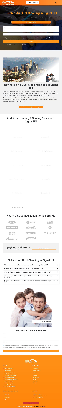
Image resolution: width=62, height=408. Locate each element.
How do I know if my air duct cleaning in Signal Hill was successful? (23, 268)
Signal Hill (9, 44)
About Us (7, 394)
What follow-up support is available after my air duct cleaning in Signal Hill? (26, 265)
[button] (56, 3)
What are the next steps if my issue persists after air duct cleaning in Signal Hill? (27, 272)
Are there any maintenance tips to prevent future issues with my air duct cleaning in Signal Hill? (28, 276)
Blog (6, 396)
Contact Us (7, 397)
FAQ (5, 399)
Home (4, 44)
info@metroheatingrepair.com (40, 396)
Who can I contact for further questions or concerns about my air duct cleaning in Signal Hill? (29, 281)
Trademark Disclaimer (39, 406)
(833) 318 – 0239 (37, 394)
